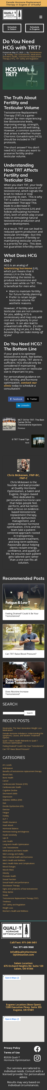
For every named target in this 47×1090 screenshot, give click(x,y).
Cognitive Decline (10, 790)
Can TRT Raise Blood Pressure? (16, 749)
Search (30, 713)
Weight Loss (8, 908)
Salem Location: (23, 963)
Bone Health (8, 777)
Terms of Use (12, 1052)
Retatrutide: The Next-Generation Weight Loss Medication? (22, 729)
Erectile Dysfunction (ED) (13, 806)
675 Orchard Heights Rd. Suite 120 (23, 965)
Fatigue (6, 812)
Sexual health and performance (16, 882)
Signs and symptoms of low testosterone (20, 889)
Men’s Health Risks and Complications (19, 863)
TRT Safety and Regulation (27, 58)
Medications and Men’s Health (15, 850)
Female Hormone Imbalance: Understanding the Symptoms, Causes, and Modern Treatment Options (23, 735)
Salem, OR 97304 (23, 968)
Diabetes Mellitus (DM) (12, 800)
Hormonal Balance (10, 828)
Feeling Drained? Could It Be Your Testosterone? (23, 746)
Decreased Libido (10, 793)
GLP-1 (5, 819)
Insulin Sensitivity (10, 835)
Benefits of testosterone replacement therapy (22, 771)
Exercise (6, 809)
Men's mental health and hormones (18, 857)
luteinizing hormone (18, 268)
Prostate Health (9, 876)
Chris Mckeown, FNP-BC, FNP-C (23, 477)
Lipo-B (5, 838)
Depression (7, 796)
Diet (4, 803)
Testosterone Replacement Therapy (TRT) (20, 898)
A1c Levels (7, 765)
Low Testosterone (22, 54)
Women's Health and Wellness (15, 911)
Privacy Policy (12, 1047)
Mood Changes (9, 866)
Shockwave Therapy (11, 885)
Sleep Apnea (8, 892)
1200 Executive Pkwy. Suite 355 (23, 1007)
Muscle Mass (8, 869)
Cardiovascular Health (12, 787)
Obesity (6, 873)
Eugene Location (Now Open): (23, 1004)
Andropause (8, 768)
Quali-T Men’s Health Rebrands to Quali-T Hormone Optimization (20, 741)
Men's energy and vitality (13, 854)
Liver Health (8, 841)
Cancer (5, 781)
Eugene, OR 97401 (23, 1009)
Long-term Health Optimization (16, 844)
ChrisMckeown (35, 52)
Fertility (10, 54)
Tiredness (7, 901)
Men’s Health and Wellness (14, 860)
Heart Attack (8, 825)
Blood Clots (8, 774)
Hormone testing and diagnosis (16, 831)
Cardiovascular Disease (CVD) (15, 784)
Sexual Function (9, 879)
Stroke (5, 895)
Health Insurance (10, 822)
